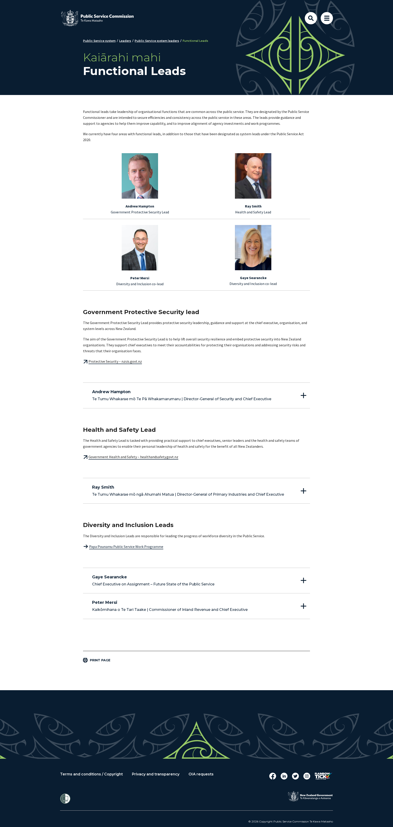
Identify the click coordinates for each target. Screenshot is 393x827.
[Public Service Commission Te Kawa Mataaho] (101, 18)
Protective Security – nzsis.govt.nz (115, 361)
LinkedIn (284, 776)
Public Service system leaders (157, 40)
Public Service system (99, 40)
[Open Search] (311, 18)
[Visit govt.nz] (310, 796)
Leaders (125, 40)
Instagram (306, 776)
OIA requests (201, 774)
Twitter (295, 776)
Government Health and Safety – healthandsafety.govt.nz (133, 457)
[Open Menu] (327, 18)
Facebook (272, 776)
